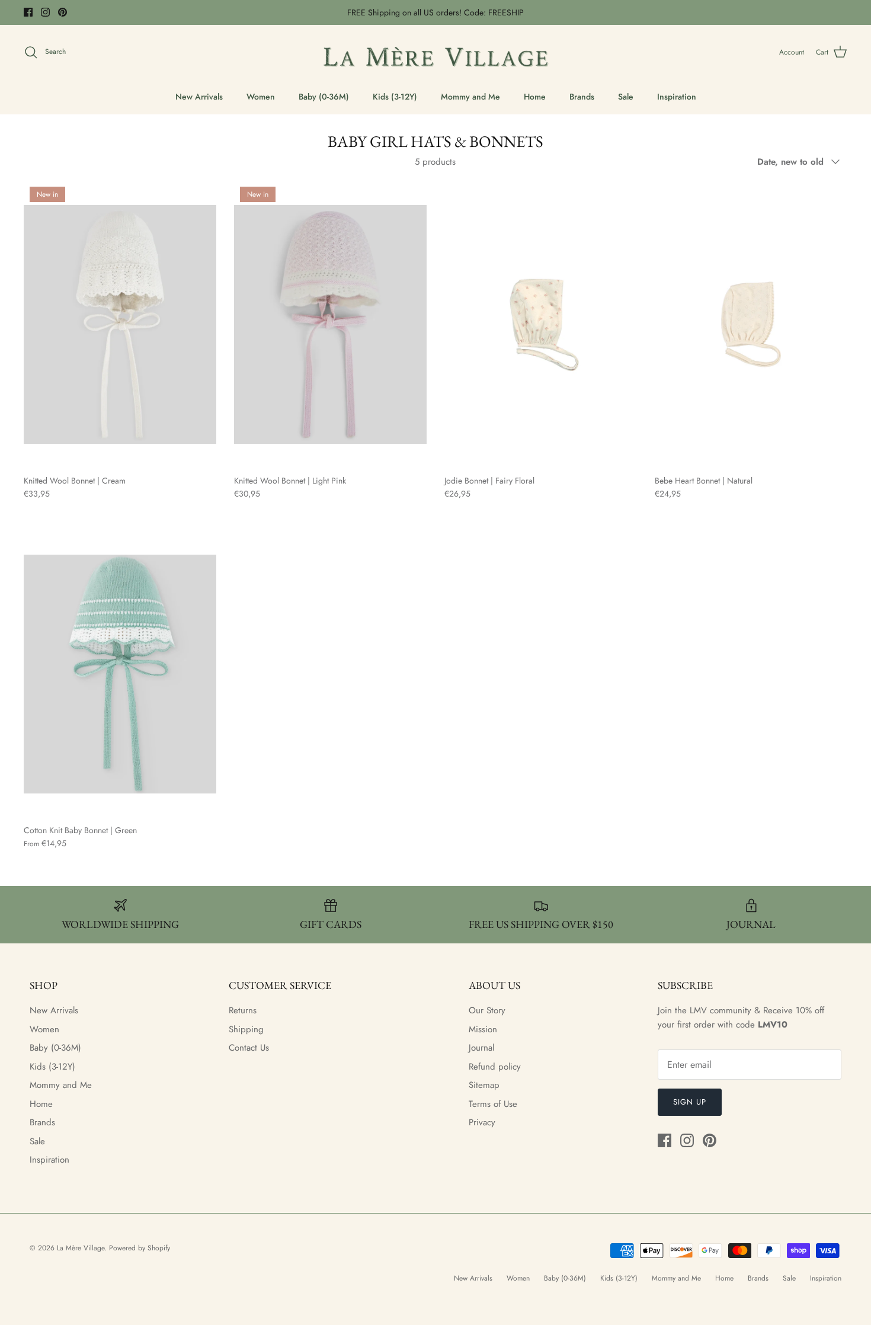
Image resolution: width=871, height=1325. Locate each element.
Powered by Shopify (139, 1248)
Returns (243, 1010)
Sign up (689, 1102)
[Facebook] (28, 12)
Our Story (487, 1010)
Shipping (246, 1029)
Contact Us (249, 1047)
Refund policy (495, 1066)
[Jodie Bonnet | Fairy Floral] (540, 324)
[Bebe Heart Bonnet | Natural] (751, 324)
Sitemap (484, 1085)
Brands (581, 97)
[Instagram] (45, 12)
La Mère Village (80, 1248)
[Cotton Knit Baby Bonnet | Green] (120, 674)
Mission (483, 1029)
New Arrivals (199, 97)
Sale (625, 97)
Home (535, 97)
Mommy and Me (470, 97)
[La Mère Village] (435, 52)
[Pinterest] (62, 12)
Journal (481, 1047)
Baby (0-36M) (324, 97)
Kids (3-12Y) (395, 97)
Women (260, 97)
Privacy (482, 1122)
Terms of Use (493, 1103)
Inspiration (676, 97)
